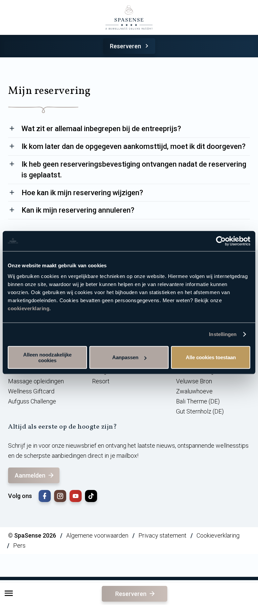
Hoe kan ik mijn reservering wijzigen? (82, 192)
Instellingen (222, 334)
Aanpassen (125, 357)
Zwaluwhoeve (194, 391)
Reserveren (125, 46)
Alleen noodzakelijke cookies (47, 357)
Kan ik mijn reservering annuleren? (78, 210)
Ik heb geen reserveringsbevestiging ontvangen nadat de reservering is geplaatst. (134, 169)
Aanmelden (30, 475)
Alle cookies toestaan (211, 357)
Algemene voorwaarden (97, 535)
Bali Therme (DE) (198, 401)
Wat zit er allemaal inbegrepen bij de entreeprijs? (101, 128)
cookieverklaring (28, 308)
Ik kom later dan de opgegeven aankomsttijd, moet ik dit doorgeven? (134, 146)
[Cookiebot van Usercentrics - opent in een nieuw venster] (220, 241)
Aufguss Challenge (32, 401)
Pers (19, 545)
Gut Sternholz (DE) (200, 411)
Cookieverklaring (218, 535)
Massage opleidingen (36, 381)
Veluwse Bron (194, 381)
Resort (101, 381)
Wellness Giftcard (31, 391)
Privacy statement (162, 535)
